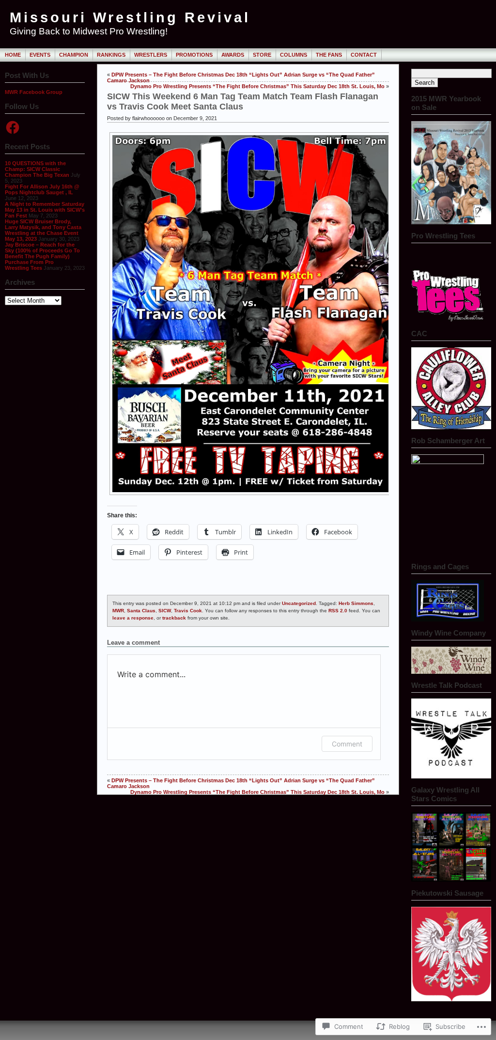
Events (40, 55)
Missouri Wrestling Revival (130, 17)
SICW (164, 610)
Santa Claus (141, 610)
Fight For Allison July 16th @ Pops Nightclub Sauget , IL (42, 189)
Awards (232, 55)
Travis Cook (188, 610)
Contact (364, 55)
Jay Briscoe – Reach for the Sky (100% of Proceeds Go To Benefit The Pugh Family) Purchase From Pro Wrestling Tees (42, 256)
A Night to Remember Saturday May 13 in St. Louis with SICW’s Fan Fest (45, 209)
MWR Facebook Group (33, 92)
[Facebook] (12, 127)
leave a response (133, 618)
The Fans (329, 55)
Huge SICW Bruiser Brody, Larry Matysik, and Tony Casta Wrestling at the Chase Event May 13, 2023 (43, 230)
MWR (118, 610)
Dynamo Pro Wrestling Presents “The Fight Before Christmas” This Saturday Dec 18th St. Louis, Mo (257, 86)
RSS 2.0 (337, 610)
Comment (347, 744)
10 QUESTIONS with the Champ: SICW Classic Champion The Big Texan (37, 169)
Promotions (194, 55)
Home (13, 55)
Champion (73, 55)
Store (262, 55)
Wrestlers (150, 55)
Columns (293, 55)
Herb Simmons (356, 603)
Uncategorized (299, 603)
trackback (174, 618)
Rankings (111, 55)
